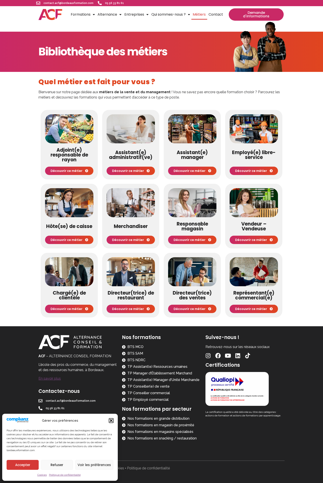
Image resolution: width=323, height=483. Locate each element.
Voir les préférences (94, 465)
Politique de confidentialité (65, 474)
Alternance (107, 14)
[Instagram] (208, 355)
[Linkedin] (238, 355)
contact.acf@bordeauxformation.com (68, 3)
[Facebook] (218, 355)
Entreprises (134, 14)
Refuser (57, 465)
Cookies (42, 474)
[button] (111, 420)
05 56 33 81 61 (114, 3)
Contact (216, 14)
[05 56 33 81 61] (100, 3)
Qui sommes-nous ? (168, 14)
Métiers (199, 14)
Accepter (22, 465)
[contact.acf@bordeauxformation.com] (38, 3)
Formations (81, 14)
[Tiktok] (247, 355)
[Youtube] (228, 355)
